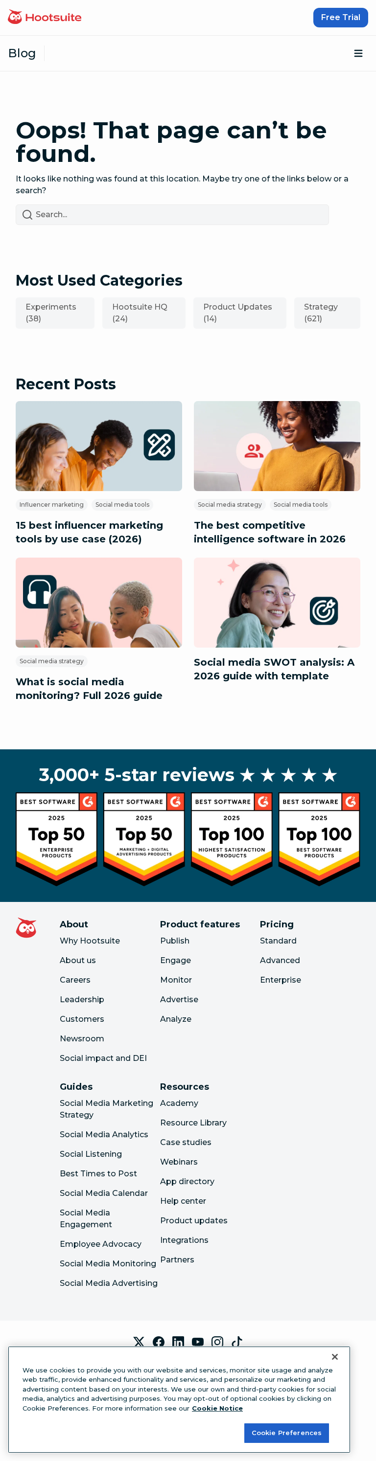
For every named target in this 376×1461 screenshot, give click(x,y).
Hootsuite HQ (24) (139, 312)
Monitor (176, 980)
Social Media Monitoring (108, 1263)
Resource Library (193, 1122)
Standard (278, 940)
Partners (177, 1259)
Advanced (280, 960)
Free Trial (340, 17)
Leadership (82, 999)
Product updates (194, 1220)
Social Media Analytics (104, 1134)
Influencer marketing (52, 504)
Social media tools (122, 504)
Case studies (186, 1142)
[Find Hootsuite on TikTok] (237, 1342)
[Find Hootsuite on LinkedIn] (178, 1342)
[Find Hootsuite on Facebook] (158, 1342)
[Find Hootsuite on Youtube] (198, 1342)
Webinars (179, 1162)
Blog (22, 53)
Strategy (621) (321, 312)
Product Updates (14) (237, 312)
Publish (174, 940)
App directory (187, 1181)
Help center (183, 1201)
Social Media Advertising (109, 1283)
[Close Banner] (335, 1357)
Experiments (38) (50, 312)
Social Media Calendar (104, 1193)
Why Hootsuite (90, 940)
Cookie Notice (217, 1408)
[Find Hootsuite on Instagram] (217, 1342)
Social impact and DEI (103, 1058)
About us (78, 960)
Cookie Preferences (287, 1433)
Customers (82, 1019)
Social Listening (91, 1154)
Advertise (179, 999)
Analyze (175, 1019)
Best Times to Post (98, 1173)
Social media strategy (230, 504)
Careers (75, 980)
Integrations (184, 1240)
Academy (179, 1103)
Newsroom (82, 1038)
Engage (175, 960)
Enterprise (280, 980)
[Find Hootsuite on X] (139, 1342)
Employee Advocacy (100, 1244)
